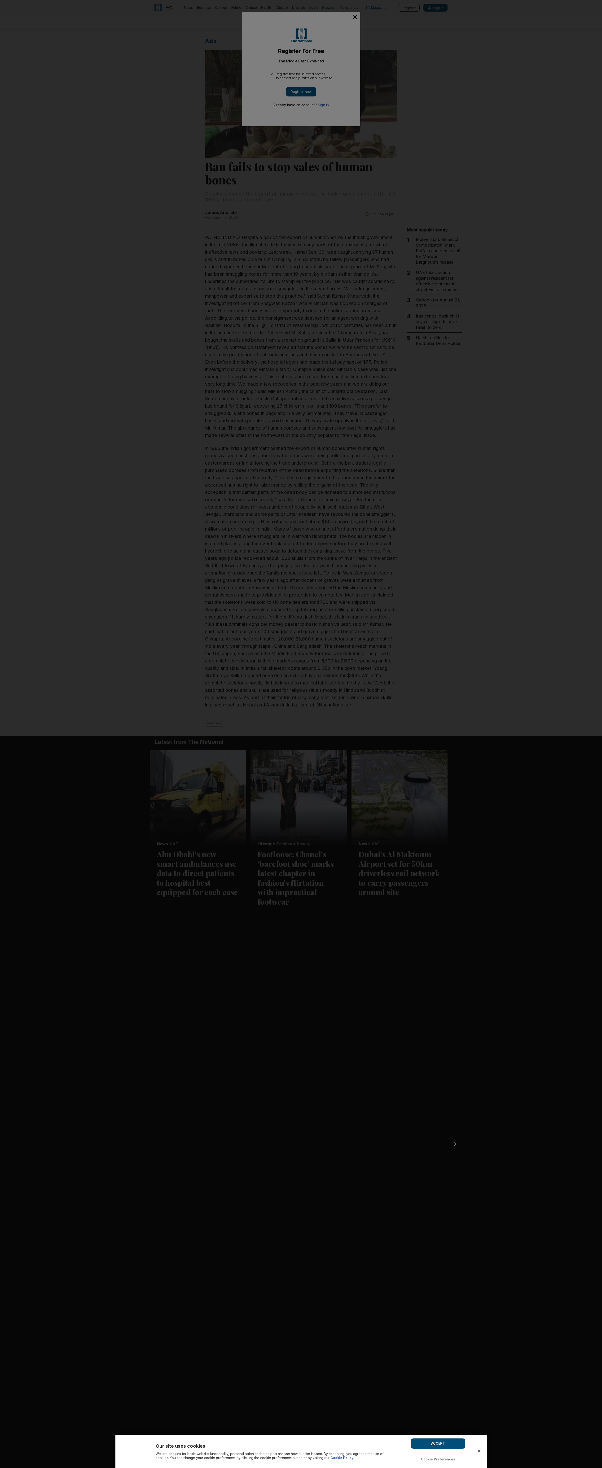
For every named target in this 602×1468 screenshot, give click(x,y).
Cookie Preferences (438, 1459)
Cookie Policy (341, 1458)
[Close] (479, 1451)
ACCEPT (438, 1443)
